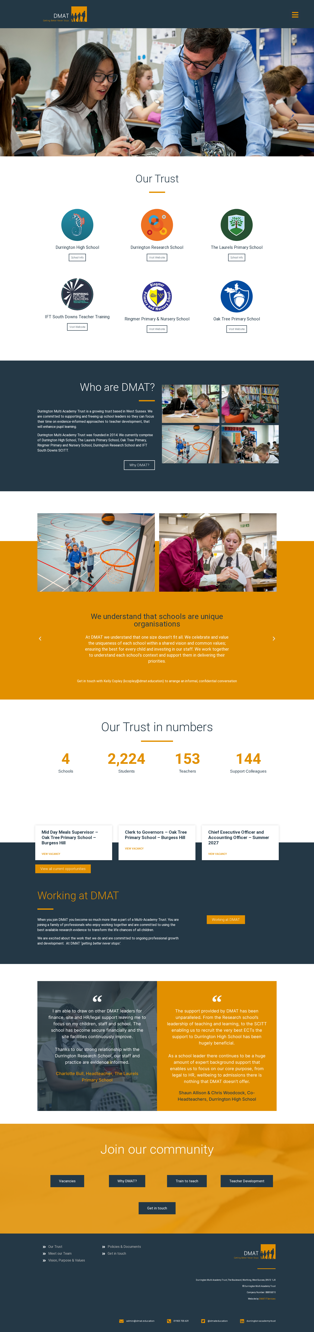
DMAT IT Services (267, 1299)
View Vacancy (51, 853)
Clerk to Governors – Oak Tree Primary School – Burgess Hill (156, 835)
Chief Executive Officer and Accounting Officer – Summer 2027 (238, 837)
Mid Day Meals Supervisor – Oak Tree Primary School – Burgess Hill (70, 837)
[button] (40, 638)
